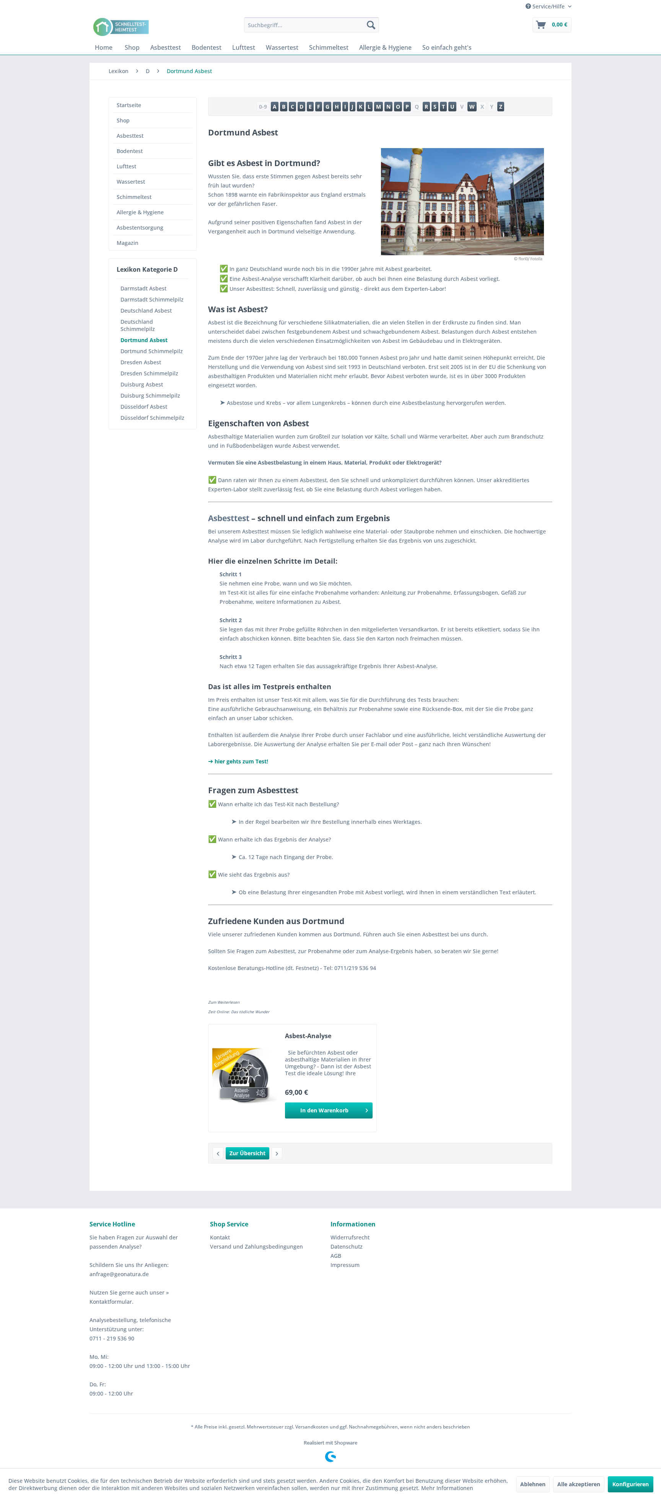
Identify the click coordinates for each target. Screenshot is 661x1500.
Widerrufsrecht (350, 1237)
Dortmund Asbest (144, 340)
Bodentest (130, 151)
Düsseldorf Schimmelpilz (152, 417)
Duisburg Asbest (141, 384)
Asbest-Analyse (308, 1036)
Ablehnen (532, 1484)
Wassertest (131, 181)
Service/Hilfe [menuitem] (548, 6)
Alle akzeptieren (578, 1484)
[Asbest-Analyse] (244, 1078)
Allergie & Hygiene (140, 212)
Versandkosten (312, 1426)
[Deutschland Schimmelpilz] (218, 1153)
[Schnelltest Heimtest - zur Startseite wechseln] (122, 26)
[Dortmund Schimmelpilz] (277, 1153)
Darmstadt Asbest (143, 288)
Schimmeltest (134, 197)
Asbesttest (130, 135)
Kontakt (220, 1237)
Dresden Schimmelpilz (149, 373)
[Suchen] (371, 25)
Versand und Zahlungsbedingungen (256, 1246)
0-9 (263, 106)
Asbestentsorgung (140, 227)
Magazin (127, 242)
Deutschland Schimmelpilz (137, 325)
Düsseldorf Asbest (143, 406)
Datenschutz (346, 1246)
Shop (123, 120)
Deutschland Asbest (146, 310)
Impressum (345, 1264)
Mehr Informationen (447, 1488)
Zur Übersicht (247, 1153)
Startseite (129, 105)
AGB (335, 1255)
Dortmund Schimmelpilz (151, 351)
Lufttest (126, 166)
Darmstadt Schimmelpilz (152, 299)
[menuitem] (311, 25)
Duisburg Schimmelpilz (150, 395)
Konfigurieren (630, 1484)
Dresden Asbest (140, 362)
